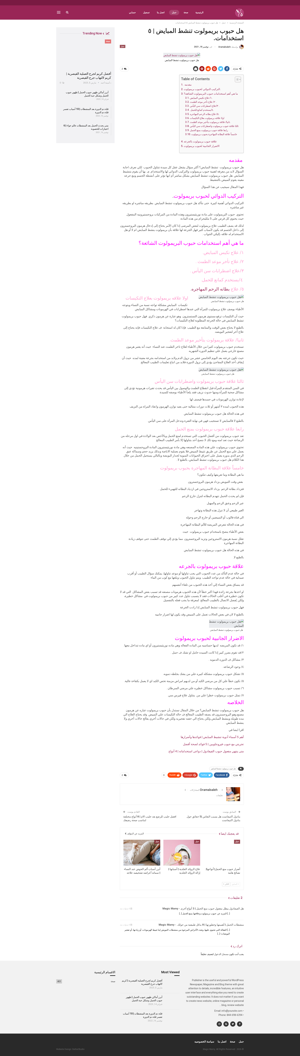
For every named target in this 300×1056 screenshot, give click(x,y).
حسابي (132, 12)
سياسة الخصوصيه (204, 1041)
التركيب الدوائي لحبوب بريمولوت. (202, 89)
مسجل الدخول (221, 954)
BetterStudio (78, 1049)
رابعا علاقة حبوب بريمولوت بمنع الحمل (209, 130)
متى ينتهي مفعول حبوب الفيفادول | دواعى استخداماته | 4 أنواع (206, 751)
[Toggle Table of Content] (236, 79)
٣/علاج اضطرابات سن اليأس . (205, 105)
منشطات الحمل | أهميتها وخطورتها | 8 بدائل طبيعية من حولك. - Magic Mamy (201, 924)
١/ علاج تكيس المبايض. (201, 97)
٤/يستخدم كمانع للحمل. (202, 109)
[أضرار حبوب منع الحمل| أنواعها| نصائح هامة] (221, 852)
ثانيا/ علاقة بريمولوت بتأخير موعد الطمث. (210, 122)
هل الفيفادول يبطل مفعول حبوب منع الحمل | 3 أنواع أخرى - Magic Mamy (203, 908)
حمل (174, 12)
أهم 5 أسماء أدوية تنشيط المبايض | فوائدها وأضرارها (212, 737)
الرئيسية (199, 12)
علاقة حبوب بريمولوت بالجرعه (201, 141)
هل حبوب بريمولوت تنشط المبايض (223, 769)
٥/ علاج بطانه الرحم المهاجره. (205, 114)
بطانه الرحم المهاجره (210, 289)
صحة (186, 12)
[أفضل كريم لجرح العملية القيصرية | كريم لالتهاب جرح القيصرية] (85, 54)
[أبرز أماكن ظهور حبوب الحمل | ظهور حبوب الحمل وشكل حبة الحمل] (172, 1001)
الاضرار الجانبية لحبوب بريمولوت (202, 146)
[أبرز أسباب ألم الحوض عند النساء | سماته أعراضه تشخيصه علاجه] (141, 852)
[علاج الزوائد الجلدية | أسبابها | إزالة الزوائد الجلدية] (181, 852)
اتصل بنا (161, 12)
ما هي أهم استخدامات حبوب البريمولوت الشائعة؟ (211, 93)
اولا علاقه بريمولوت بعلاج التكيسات (207, 118)
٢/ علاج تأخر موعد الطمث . (203, 101)
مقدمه (187, 84)
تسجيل (146, 12)
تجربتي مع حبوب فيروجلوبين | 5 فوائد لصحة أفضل (213, 744)
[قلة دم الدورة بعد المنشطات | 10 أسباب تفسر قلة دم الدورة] (172, 1017)
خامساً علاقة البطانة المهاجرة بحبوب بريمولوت (214, 134)
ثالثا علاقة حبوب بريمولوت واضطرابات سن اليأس (215, 126)
